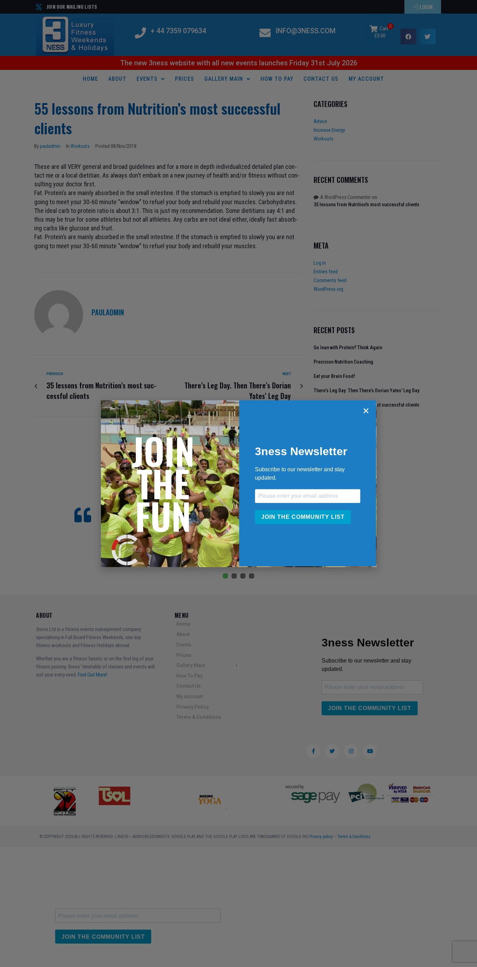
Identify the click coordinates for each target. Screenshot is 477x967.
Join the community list (303, 517)
